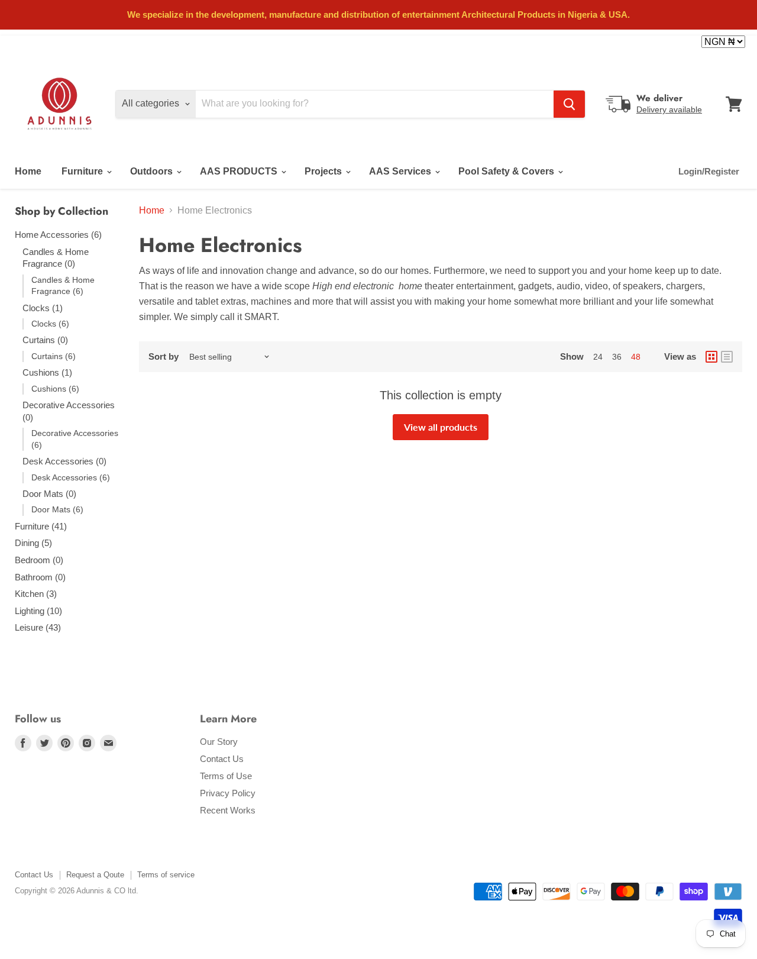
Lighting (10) (38, 611)
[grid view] (711, 357)
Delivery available (669, 109)
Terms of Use (226, 776)
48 (635, 356)
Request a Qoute (95, 874)
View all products (440, 426)
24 (598, 356)
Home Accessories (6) (58, 235)
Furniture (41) (41, 526)
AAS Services (401, 171)
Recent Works (227, 810)
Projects (324, 171)
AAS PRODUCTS (240, 171)
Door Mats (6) (57, 509)
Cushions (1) (47, 372)
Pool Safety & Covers (507, 171)
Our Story (219, 742)
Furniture (83, 171)
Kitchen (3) (36, 594)
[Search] (569, 104)
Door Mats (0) (49, 494)
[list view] (727, 357)
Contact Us (222, 759)
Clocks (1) (42, 308)
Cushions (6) (55, 388)
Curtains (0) (45, 340)
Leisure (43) (38, 627)
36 (617, 356)
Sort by (163, 356)
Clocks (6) (50, 323)
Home (28, 171)
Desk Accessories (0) (64, 461)
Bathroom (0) (40, 577)
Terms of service (166, 874)
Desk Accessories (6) (70, 477)
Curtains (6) (53, 356)
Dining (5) (33, 543)
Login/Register (708, 171)
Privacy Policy (227, 793)
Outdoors (152, 171)
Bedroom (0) (39, 560)
